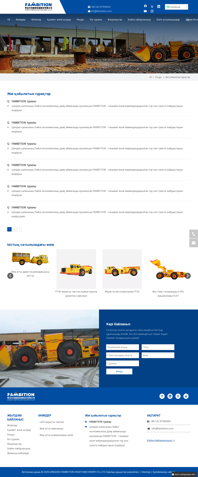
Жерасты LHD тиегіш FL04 (168, 291)
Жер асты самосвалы (51, 428)
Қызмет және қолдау (19, 430)
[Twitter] (152, 6)
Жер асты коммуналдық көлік (56, 435)
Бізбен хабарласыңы (18, 448)
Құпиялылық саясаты (164, 472)
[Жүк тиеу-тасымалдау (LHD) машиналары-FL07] (122, 269)
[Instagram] (152, 11)
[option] (30, 273)
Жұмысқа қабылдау (18, 453)
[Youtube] (145, 11)
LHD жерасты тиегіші (52, 422)
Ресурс (11, 434)
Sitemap (145, 472)
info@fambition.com (101, 11)
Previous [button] (10, 276)
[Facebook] (145, 6)
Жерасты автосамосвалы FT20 (76, 291)
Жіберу (119, 371)
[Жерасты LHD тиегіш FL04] (168, 269)
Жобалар (12, 425)
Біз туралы (13, 439)
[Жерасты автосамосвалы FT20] (76, 269)
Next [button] (188, 276)
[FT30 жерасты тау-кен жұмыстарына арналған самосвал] (30, 269)
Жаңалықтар (14, 443)
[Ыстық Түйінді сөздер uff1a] (188, 20)
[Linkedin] (158, 6)
